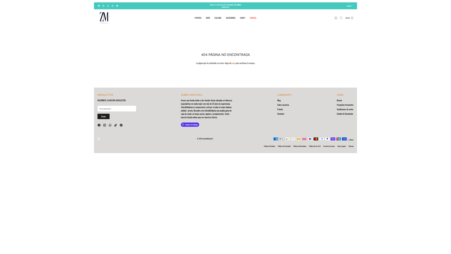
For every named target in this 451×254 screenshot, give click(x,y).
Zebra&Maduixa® (207, 138)
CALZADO (218, 17)
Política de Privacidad (284, 146)
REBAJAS (253, 17)
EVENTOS (198, 17)
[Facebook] (99, 6)
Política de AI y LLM (315, 146)
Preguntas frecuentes (345, 104)
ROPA (208, 17)
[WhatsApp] (108, 6)
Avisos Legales (341, 146)
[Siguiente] (260, 6)
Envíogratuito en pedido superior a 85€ (225, 6)
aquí (233, 63)
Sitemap (351, 146)
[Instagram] (103, 6)
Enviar (103, 116)
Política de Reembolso (299, 146)
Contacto (280, 113)
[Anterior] (191, 6)
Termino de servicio (329, 146)
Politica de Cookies (269, 146)
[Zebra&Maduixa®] (103, 17)
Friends (280, 109)
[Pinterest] (117, 6)
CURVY (242, 17)
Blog (279, 100)
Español (349, 6)
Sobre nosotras (283, 104)
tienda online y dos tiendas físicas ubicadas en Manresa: (210, 100)
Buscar (339, 100)
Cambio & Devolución (345, 113)
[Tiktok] (112, 6)
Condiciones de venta (345, 109)
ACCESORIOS (230, 17)
